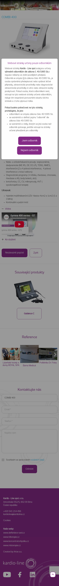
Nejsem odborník (29, 150)
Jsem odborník (29, 141)
